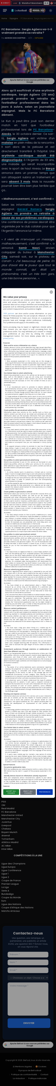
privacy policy (8, 338)
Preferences (45, 792)
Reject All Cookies (28, 792)
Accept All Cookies (11, 792)
